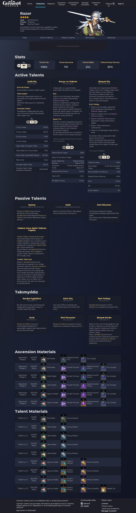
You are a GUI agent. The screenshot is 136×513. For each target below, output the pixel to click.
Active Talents (46, 38)
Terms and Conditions (110, 509)
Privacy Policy (107, 506)
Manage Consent (108, 511)
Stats (25, 38)
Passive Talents (68, 38)
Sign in (121, 4)
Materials (111, 38)
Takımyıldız (90, 38)
